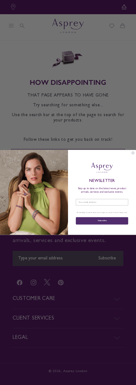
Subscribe (102, 221)
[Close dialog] (133, 153)
